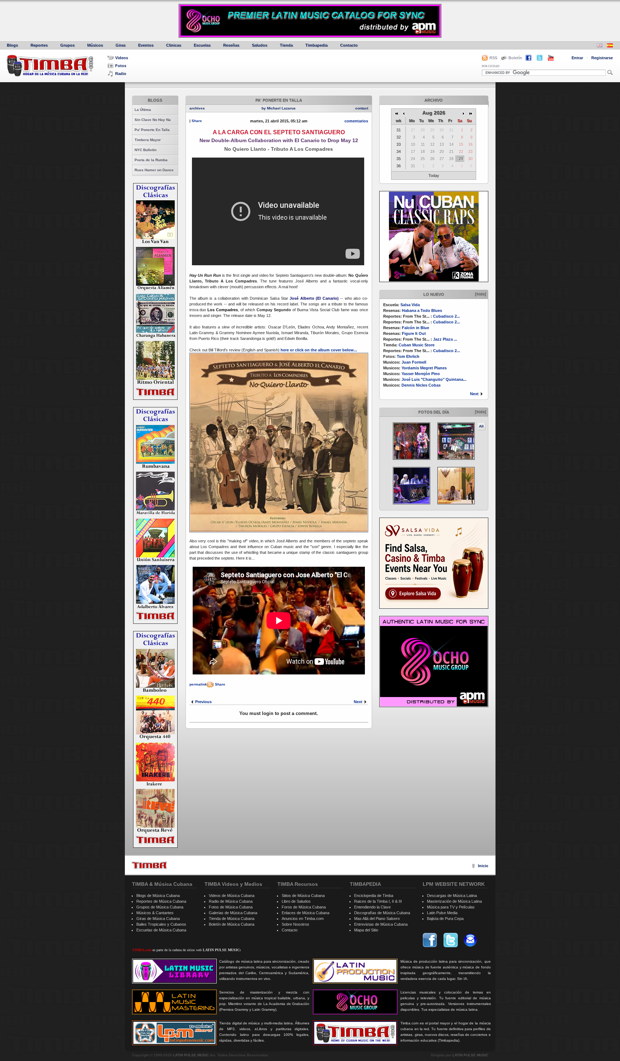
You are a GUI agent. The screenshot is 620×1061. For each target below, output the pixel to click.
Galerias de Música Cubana (233, 913)
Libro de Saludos (296, 901)
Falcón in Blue (415, 328)
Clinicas (173, 45)
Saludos (259, 45)
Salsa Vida (410, 305)
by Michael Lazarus (279, 108)
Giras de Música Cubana (158, 918)
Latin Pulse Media (442, 913)
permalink (198, 684)
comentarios (356, 121)
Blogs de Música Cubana (158, 895)
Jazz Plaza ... (445, 339)
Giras (121, 45)
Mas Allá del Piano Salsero (377, 918)
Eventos (146, 45)
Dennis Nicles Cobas (421, 385)
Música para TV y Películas (451, 907)
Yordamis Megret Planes (424, 368)
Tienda (286, 45)
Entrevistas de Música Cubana (381, 924)
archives (197, 108)
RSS (493, 58)
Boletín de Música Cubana (231, 924)
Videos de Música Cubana (231, 895)
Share (197, 121)
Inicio (483, 866)
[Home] (149, 865)
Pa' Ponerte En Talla (152, 130)
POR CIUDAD (490, 66)
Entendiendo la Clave (372, 907)
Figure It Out (414, 333)
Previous (203, 702)
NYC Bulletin (145, 150)
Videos (121, 58)
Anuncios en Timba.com (303, 918)
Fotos (120, 66)
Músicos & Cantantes (155, 913)
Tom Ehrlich (408, 356)
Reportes (39, 45)
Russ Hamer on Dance (154, 170)
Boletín (515, 58)
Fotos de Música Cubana (231, 907)
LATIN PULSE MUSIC (191, 1055)
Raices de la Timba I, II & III (378, 901)
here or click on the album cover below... (319, 350)
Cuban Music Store (417, 345)
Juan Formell (413, 362)
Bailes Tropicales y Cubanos (161, 924)
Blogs (12, 45)
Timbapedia (316, 45)
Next (474, 394)
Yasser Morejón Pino (420, 373)
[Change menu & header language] (599, 46)
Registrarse (602, 58)
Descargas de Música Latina (452, 895)
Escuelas (202, 45)
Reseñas (231, 45)
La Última (143, 110)
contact (361, 108)
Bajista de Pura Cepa (445, 918)
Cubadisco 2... (446, 316)
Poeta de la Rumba (151, 160)
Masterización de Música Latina (454, 901)
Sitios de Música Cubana (303, 895)
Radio (120, 73)
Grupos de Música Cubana (159, 907)
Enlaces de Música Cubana (305, 913)
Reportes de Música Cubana (161, 901)
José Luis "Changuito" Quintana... (433, 379)
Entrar (577, 58)
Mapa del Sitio (366, 930)
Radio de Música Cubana (231, 901)
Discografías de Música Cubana (382, 913)
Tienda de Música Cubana (231, 918)
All (481, 426)
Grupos (67, 45)
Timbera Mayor (148, 140)
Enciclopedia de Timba (373, 895)
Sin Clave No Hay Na (153, 120)
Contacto (349, 45)
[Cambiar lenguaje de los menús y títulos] (610, 46)
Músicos (95, 45)
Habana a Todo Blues (422, 310)
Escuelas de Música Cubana (161, 930)
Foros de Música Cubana (304, 907)
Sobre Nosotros (295, 924)
